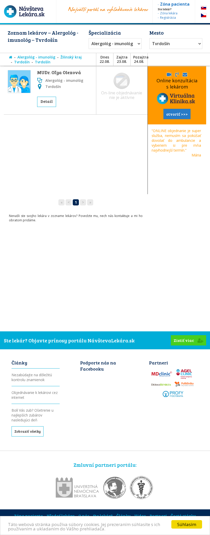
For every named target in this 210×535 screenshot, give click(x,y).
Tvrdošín (161, 43)
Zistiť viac (184, 340)
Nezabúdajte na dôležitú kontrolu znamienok (32, 377)
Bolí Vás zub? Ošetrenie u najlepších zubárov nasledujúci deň (33, 415)
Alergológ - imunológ (112, 43)
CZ (203, 15)
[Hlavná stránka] (10, 57)
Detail (46, 101)
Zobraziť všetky (27, 431)
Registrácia (168, 17)
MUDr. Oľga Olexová (59, 72)
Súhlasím (186, 524)
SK (203, 7)
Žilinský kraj (71, 57)
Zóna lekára (168, 13)
